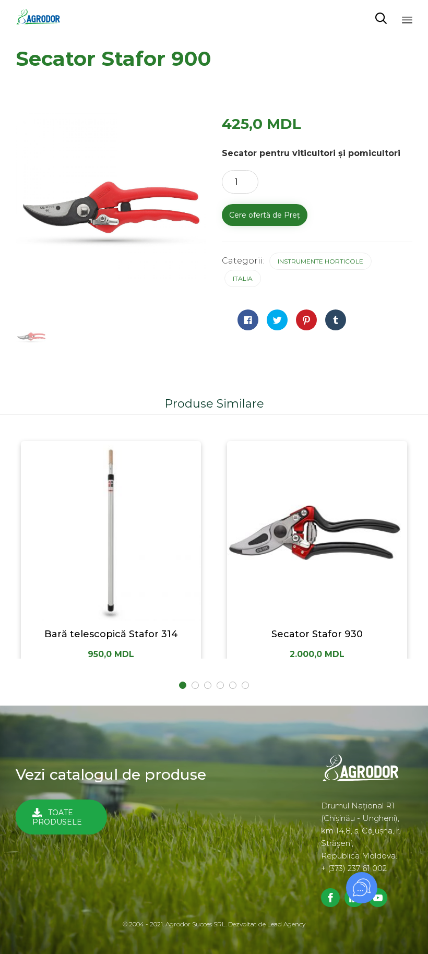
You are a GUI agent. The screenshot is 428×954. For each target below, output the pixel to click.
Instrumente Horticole (320, 261)
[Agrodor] (42, 18)
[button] (61, 817)
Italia (243, 278)
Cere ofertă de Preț (264, 215)
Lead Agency (286, 924)
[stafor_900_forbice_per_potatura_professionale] (31, 336)
